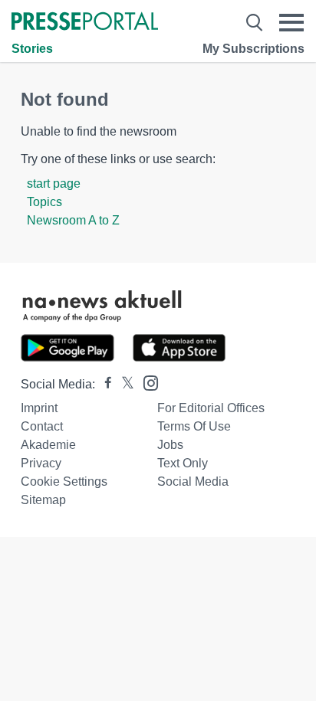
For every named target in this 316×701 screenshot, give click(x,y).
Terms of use (194, 426)
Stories (32, 48)
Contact (42, 426)
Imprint (39, 407)
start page (54, 183)
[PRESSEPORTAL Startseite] (85, 22)
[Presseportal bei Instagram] (146, 381)
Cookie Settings (64, 481)
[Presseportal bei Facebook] (103, 384)
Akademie (48, 444)
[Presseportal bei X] (123, 384)
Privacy (41, 463)
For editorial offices (211, 407)
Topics (44, 201)
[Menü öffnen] (291, 22)
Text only (182, 463)
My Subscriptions (253, 48)
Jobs (170, 444)
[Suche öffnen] (254, 22)
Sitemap (43, 499)
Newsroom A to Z (73, 220)
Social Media (193, 481)
